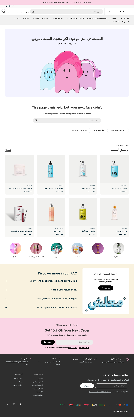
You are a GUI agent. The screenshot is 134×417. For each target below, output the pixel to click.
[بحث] (33, 11)
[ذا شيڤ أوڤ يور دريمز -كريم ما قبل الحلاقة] (19, 169)
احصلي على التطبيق (117, 359)
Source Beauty (118, 412)
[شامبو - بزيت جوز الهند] (114, 169)
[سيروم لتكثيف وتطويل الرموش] (19, 212)
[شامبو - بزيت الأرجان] (83, 212)
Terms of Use (72, 348)
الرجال (110, 12)
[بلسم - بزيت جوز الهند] (83, 169)
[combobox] (66, 11)
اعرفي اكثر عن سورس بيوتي (82, 359)
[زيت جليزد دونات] (114, 212)
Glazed (29, 185)
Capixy (29, 228)
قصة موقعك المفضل (85, 362)
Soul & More (59, 228)
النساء (122, 12)
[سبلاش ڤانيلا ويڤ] (51, 212)
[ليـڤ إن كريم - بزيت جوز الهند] (51, 169)
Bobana (124, 185)
